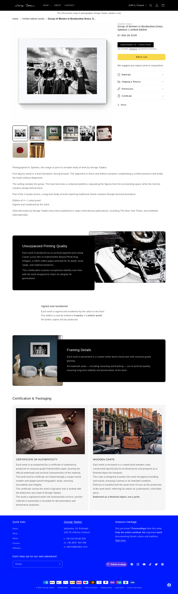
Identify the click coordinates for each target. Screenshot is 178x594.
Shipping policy (106, 587)
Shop (15, 533)
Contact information (134, 587)
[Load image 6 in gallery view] (104, 133)
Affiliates (17, 548)
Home (15, 19)
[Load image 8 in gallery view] (37, 150)
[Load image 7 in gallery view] (20, 150)
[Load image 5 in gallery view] (87, 133)
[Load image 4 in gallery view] (70, 133)
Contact (16, 543)
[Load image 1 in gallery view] (20, 133)
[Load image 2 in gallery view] (37, 133)
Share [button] (123, 105)
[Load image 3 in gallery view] (54, 133)
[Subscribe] (59, 564)
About (15, 538)
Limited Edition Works (33, 19)
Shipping (133, 49)
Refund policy (63, 587)
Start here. (120, 540)
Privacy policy (76, 587)
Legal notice (119, 587)
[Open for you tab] (169, 585)
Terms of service (91, 587)
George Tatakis (73, 522)
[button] (47, 5)
